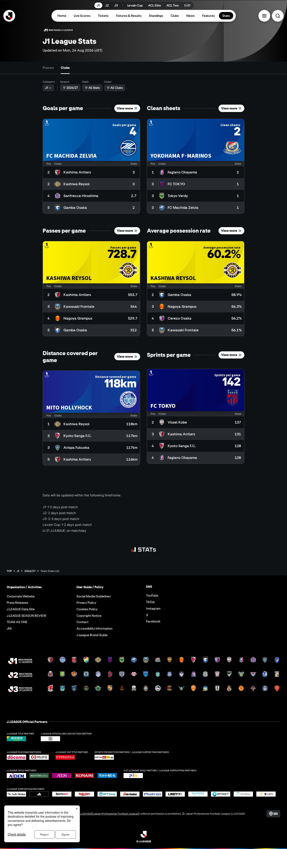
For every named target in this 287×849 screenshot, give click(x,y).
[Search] (278, 16)
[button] (264, 16)
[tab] (48, 68)
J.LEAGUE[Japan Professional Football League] (109, 813)
